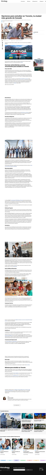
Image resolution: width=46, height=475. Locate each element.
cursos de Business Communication (11, 341)
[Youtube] (42, 469)
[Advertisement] (18, 91)
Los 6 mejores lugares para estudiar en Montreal (10, 430)
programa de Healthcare (8, 335)
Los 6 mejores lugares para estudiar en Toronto (39, 420)
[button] (17, 405)
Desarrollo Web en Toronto (24, 78)
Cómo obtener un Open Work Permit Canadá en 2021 (27, 431)
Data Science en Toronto (24, 112)
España (2, 450)
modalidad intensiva (16, 375)
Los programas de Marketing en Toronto (17, 200)
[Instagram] (41, 469)
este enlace (28, 364)
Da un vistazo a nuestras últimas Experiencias (10, 436)
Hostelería (15, 266)
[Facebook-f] (39, 469)
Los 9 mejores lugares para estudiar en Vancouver (39, 431)
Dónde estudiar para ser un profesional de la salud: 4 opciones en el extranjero (26, 421)
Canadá (21, 62)
